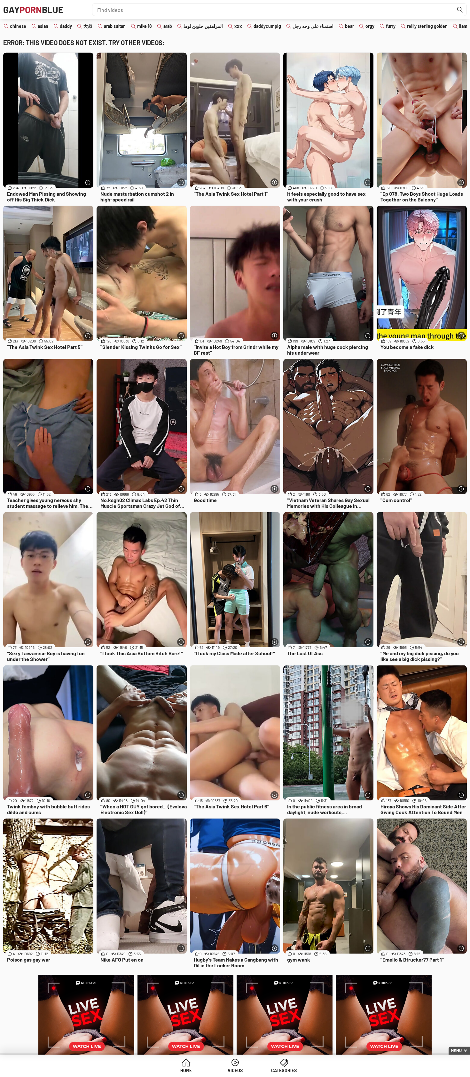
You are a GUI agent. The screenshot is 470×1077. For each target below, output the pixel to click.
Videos (235, 1070)
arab (167, 26)
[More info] (88, 182)
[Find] (460, 9)
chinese (18, 26)
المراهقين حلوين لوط (203, 26)
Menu (456, 1050)
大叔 (87, 26)
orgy (369, 26)
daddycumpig (267, 26)
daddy (66, 26)
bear (349, 26)
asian (43, 26)
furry (391, 26)
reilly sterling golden (427, 26)
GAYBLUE (33, 9)
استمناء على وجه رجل (313, 26)
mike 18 (144, 26)
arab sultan (115, 26)
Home (186, 1070)
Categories (284, 1070)
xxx (238, 26)
